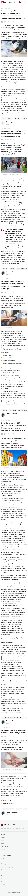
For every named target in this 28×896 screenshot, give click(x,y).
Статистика (12, 410)
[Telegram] (8, 22)
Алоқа (2, 881)
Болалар (4, 268)
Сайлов (24, 118)
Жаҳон (3, 849)
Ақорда (16, 6)
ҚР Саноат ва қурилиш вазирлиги (12, 717)
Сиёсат (3, 840)
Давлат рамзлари (6, 864)
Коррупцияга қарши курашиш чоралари (11, 867)
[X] (14, 22)
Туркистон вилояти (8, 809)
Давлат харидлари (6, 870)
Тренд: (3, 6)
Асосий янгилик (7, 118)
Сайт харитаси (5, 878)
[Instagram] (2, 22)
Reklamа (3, 884)
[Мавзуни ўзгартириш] (20, 2)
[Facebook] (11, 22)
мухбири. (20, 447)
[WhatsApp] (5, 22)
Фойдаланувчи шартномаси (8, 858)
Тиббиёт (12, 268)
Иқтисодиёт (4, 846)
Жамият (17, 118)
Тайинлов (21, 6)
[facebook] (11, 828)
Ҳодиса (3, 837)
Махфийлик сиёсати (6, 861)
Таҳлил (3, 843)
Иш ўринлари (22, 410)
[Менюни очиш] (25, 2)
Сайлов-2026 (9, 6)
